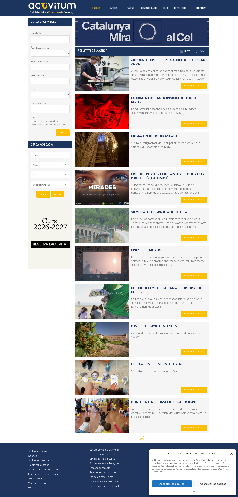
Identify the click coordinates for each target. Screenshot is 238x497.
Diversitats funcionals (42, 184)
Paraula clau (36, 33)
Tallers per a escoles (38, 465)
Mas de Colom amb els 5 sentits (154, 326)
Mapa (202, 51)
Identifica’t (201, 8)
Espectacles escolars (100, 468)
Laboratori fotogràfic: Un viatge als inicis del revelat (165, 100)
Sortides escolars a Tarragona (104, 463)
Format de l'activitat (39, 61)
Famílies (113, 8)
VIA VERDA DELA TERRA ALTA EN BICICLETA (159, 212)
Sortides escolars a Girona (102, 454)
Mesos (35, 165)
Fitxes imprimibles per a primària (44, 474)
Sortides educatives (37, 451)
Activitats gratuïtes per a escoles (44, 469)
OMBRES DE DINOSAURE (146, 250)
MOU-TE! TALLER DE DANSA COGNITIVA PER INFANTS (164, 402)
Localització (36, 102)
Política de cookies (191, 491)
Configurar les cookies (213, 483)
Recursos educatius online (103, 472)
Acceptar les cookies (171, 483)
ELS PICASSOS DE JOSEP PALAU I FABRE (157, 364)
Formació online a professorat (104, 486)
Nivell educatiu (37, 75)
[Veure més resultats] (142, 439)
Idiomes (36, 155)
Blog (165, 8)
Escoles (96, 8)
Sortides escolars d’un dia (41, 460)
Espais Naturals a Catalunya (104, 481)
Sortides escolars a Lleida (102, 459)
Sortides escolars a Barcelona (104, 449)
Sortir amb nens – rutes (101, 477)
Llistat (187, 51)
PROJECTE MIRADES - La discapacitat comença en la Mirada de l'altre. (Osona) (167, 176)
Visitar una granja (37, 483)
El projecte (180, 8)
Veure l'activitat (193, 86)
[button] (231, 453)
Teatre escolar (35, 478)
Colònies (32, 456)
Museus (130, 8)
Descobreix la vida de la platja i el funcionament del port (167, 290)
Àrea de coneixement (40, 47)
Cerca (62, 132)
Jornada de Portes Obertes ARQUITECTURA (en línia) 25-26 (169, 62)
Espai (33, 89)
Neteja (57, 194)
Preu (35, 174)
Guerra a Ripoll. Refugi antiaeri (154, 136)
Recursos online (149, 8)
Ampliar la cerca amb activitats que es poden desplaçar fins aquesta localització (48, 123)
